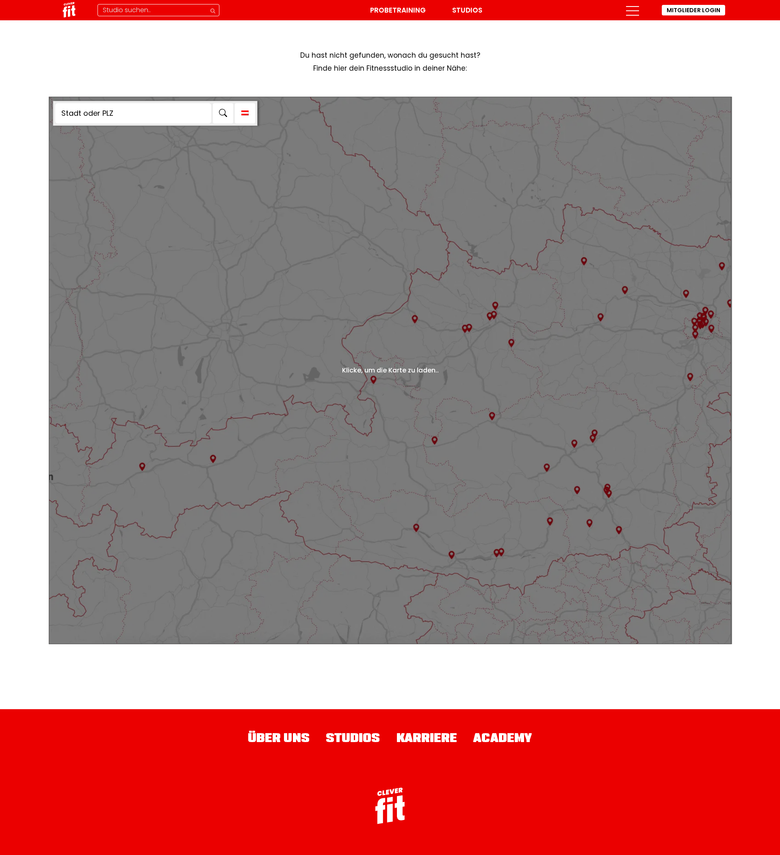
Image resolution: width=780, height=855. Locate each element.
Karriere (426, 739)
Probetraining (398, 10)
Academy (502, 739)
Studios (467, 10)
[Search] (223, 113)
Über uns (279, 739)
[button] (632, 10)
